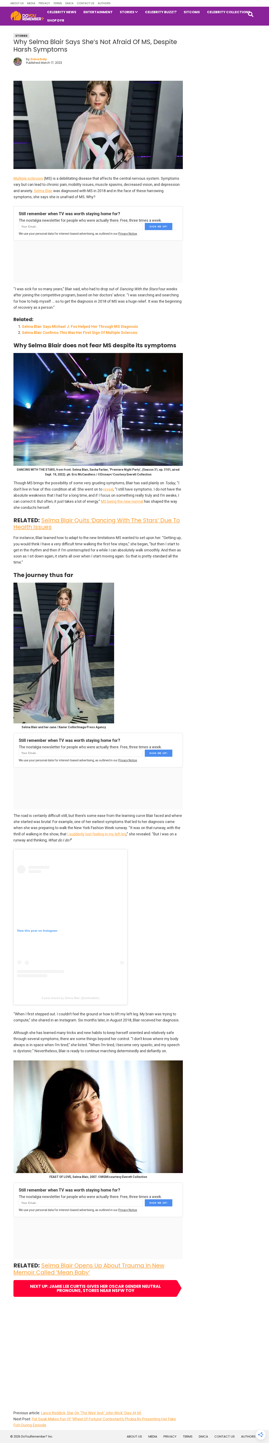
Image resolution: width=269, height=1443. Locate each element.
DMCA (69, 3)
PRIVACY (44, 3)
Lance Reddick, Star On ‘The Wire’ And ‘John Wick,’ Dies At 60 (91, 1413)
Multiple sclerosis (28, 178)
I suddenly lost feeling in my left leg (96, 834)
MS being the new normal (122, 501)
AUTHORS (104, 3)
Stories (21, 36)
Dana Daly (38, 59)
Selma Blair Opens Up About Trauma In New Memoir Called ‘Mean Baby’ (88, 1269)
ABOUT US (17, 3)
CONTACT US (85, 3)
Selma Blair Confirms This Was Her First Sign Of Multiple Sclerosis (79, 332)
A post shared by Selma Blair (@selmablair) (70, 998)
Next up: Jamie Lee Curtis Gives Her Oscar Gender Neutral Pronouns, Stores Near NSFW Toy (95, 1288)
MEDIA (31, 3)
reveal (108, 489)
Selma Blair (43, 191)
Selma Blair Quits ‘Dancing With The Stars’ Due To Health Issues (96, 523)
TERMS (57, 3)
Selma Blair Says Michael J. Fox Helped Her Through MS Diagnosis (80, 326)
